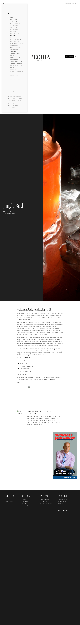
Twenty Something (16, 71)
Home (11, 17)
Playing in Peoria (16, 43)
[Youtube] (68, 510)
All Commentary (16, 63)
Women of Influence (45, 505)
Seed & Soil (14, 25)
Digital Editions (15, 98)
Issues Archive (15, 96)
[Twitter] (64, 510)
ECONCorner (14, 29)
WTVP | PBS (61, 505)
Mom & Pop (14, 27)
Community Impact (16, 79)
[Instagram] (61, 510)
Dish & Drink (14, 33)
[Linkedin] (66, 510)
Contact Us (13, 105)
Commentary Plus (15, 61)
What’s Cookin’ (15, 49)
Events (11, 77)
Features (18, 201)
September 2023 (9, 213)
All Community (15, 53)
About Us (60, 503)
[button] (14, 3)
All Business (15, 23)
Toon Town (14, 75)
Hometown (14, 55)
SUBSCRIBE (13, 107)
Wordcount (14, 45)
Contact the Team (62, 501)
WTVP (76, 3)
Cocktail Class (15, 47)
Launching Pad (15, 73)
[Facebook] (59, 510)
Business (12, 21)
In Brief (13, 31)
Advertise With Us (62, 499)
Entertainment (14, 35)
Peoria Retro (15, 57)
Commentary (25, 505)
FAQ (12, 91)
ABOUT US (13, 103)
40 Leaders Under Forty (46, 503)
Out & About (14, 59)
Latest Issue (13, 19)
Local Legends (15, 81)
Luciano (13, 69)
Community (13, 51)
